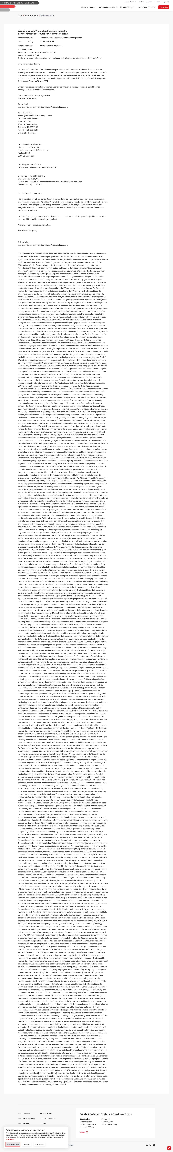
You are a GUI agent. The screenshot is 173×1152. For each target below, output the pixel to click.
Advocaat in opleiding (107, 8)
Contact (141, 2)
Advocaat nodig (127, 8)
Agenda (157, 2)
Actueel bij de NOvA (48, 1118)
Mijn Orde (166, 2)
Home (20, 15)
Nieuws (149, 2)
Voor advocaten (88, 8)
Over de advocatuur (145, 8)
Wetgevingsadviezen (31, 15)
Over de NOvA (130, 2)
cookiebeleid (10, 1139)
